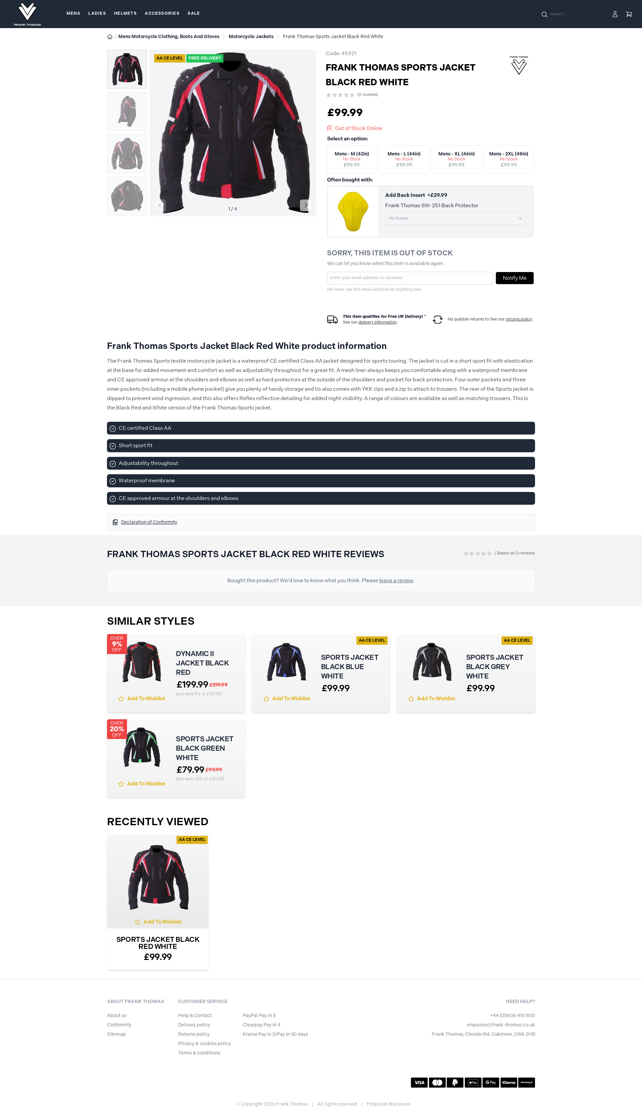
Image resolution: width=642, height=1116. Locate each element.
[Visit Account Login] (615, 14)
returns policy (519, 319)
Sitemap (116, 1034)
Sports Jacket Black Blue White (350, 666)
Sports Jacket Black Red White (158, 943)
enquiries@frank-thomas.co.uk (501, 1025)
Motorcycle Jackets (251, 36)
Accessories (162, 13)
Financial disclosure (389, 1104)
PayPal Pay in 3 (259, 1015)
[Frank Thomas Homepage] (27, 14)
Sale (194, 13)
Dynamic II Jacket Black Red (202, 662)
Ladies (97, 13)
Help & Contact (195, 1015)
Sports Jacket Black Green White (204, 748)
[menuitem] (73, 14)
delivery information (377, 322)
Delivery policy (194, 1025)
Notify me (515, 278)
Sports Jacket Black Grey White (495, 666)
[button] (306, 205)
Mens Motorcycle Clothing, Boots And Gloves (168, 36)
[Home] (110, 37)
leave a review (396, 580)
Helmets (125, 13)
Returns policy (194, 1034)
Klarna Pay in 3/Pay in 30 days (275, 1034)
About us (116, 1015)
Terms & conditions (199, 1053)
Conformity (119, 1025)
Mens (73, 13)
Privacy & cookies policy (204, 1043)
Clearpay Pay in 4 (262, 1025)
